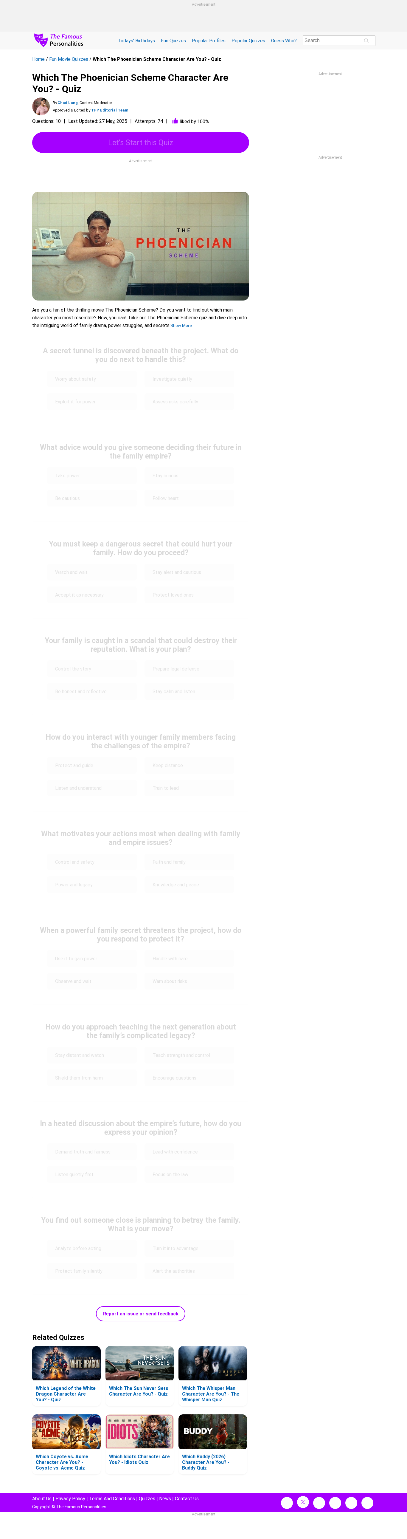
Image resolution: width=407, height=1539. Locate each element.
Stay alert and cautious (177, 572)
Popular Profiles (209, 41)
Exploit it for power (75, 402)
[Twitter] (303, 1502)
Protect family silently (78, 1271)
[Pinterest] (351, 1503)
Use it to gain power (76, 959)
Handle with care (170, 959)
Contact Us (187, 1498)
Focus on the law (170, 1174)
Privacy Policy (70, 1498)
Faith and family (169, 862)
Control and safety (74, 862)
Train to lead (166, 788)
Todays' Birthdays (136, 41)
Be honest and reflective (81, 691)
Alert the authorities (174, 1271)
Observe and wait (73, 981)
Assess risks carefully (175, 402)
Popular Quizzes (248, 41)
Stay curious (165, 476)
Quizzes (147, 1498)
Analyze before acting (78, 1248)
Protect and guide (74, 765)
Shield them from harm (79, 1078)
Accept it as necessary (79, 595)
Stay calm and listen (174, 691)
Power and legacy (74, 885)
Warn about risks (170, 981)
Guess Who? (284, 41)
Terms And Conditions (112, 1498)
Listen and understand (78, 788)
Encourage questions (174, 1078)
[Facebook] (287, 1503)
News (165, 1498)
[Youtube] (367, 1503)
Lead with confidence (175, 1152)
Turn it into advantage (175, 1248)
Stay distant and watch (79, 1055)
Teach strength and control (181, 1055)
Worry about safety (75, 379)
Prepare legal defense (176, 669)
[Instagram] (319, 1503)
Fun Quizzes (173, 41)
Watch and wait (71, 572)
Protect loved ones (173, 595)
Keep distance (168, 765)
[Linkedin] (335, 1503)
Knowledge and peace (176, 885)
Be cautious (67, 498)
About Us (42, 1498)
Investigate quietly (172, 379)
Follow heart (166, 498)
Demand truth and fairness (83, 1152)
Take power (67, 476)
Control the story (73, 669)
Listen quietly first (74, 1174)
